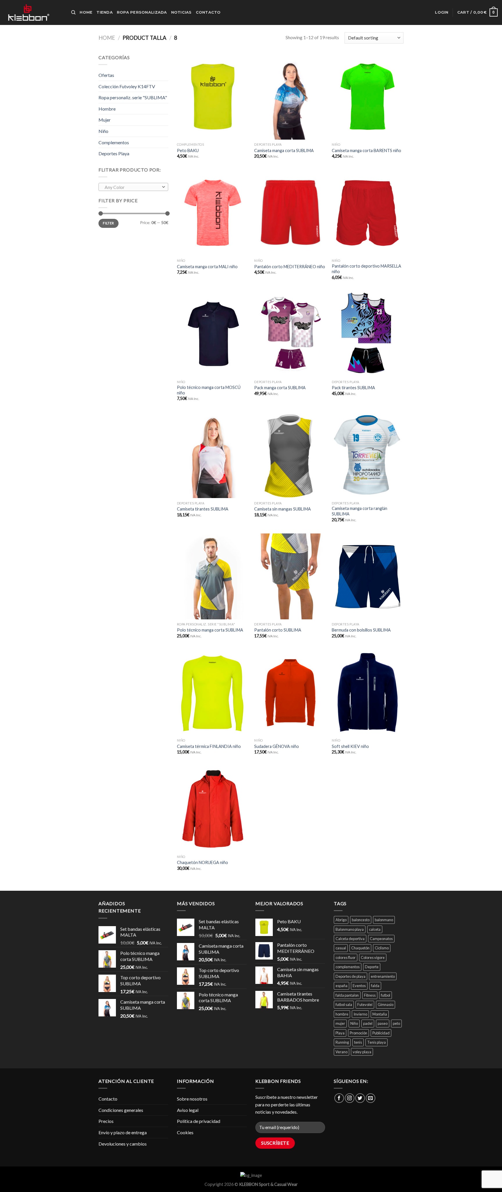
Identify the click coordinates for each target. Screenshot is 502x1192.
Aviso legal (187, 1110)
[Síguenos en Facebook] (339, 1098)
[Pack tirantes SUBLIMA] (368, 334)
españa (341, 985)
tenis (358, 1042)
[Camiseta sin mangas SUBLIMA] (290, 455)
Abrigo (341, 919)
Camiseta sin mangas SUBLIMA (282, 508)
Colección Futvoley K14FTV (126, 86)
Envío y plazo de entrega (122, 1132)
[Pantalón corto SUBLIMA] (290, 576)
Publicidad (381, 1033)
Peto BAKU (188, 150)
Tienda (104, 12)
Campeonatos (381, 938)
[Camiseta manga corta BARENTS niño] (368, 97)
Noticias (181, 12)
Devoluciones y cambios (122, 1143)
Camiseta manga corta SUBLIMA (284, 150)
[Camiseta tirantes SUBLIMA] (213, 455)
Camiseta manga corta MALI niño (207, 266)
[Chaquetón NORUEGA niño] (213, 809)
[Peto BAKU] (213, 97)
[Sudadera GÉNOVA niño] (290, 692)
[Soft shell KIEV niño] (368, 692)
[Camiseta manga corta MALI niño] (213, 213)
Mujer (104, 119)
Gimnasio (385, 1004)
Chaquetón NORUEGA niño (202, 862)
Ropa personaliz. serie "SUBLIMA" (132, 97)
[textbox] (132, 187)
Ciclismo (382, 948)
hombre (342, 1014)
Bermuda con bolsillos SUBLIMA (361, 629)
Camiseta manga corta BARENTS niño (366, 150)
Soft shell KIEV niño (350, 746)
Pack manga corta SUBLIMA (280, 387)
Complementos (113, 142)
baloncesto (361, 919)
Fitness (370, 995)
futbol (385, 995)
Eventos (359, 985)
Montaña (379, 1014)
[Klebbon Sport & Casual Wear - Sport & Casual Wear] (33, 12)
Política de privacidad (198, 1121)
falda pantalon (347, 995)
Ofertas (106, 75)
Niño (103, 131)
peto (396, 1023)
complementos (348, 966)
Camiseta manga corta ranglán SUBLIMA (359, 511)
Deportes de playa (350, 976)
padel (367, 1023)
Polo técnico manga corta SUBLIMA (210, 629)
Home (86, 12)
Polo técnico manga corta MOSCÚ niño (209, 390)
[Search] (73, 12)
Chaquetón (360, 948)
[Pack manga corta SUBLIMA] (290, 334)
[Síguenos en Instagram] (349, 1098)
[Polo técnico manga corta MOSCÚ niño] (213, 334)
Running (342, 1042)
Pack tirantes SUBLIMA (353, 387)
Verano (341, 1051)
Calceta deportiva (350, 938)
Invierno (360, 1014)
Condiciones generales (120, 1110)
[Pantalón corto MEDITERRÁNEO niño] (290, 213)
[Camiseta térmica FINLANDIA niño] (213, 692)
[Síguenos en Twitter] (360, 1098)
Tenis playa (376, 1042)
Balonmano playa (350, 929)
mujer (340, 1023)
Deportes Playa (113, 153)
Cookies (185, 1132)
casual (341, 948)
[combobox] (133, 187)
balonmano (384, 919)
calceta (375, 929)
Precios (106, 1121)
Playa (340, 1033)
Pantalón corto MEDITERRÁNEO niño (289, 266)
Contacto (208, 12)
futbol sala (344, 1004)
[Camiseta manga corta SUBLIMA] (290, 97)
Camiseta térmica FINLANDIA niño (209, 746)
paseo (383, 1023)
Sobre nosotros (192, 1098)
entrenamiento (383, 976)
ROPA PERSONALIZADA (142, 12)
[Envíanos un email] (370, 1098)
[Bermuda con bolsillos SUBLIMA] (368, 576)
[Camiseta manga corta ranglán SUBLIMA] (368, 455)
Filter (108, 223)
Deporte (372, 966)
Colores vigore (373, 957)
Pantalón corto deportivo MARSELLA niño (366, 269)
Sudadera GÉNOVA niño (276, 746)
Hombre (107, 108)
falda (375, 985)
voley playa (362, 1051)
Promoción (358, 1033)
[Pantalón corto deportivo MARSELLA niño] (368, 213)
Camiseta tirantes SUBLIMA (202, 508)
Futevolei (364, 1004)
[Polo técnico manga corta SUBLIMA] (213, 576)
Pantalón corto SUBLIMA (277, 629)
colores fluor (346, 957)
